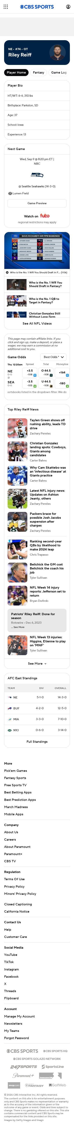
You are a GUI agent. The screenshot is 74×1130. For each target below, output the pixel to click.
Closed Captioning (18, 904)
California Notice (16, 911)
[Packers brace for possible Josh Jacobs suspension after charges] (17, 522)
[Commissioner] (50, 1074)
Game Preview (37, 203)
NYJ (16, 730)
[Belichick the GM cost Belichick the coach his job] (17, 572)
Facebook (11, 977)
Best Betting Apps (17, 792)
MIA (16, 719)
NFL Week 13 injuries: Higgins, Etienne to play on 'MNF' (48, 641)
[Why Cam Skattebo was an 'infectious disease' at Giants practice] (17, 476)
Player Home (16, 72)
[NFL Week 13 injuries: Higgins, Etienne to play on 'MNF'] (17, 645)
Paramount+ (13, 854)
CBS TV (10, 861)
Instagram (11, 969)
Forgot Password (16, 1038)
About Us (11, 832)
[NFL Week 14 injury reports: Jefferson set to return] (17, 595)
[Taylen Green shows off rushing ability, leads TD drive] (17, 428)
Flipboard (11, 998)
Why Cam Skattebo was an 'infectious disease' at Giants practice (48, 472)
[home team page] (37, 175)
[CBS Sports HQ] (55, 1051)
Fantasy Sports (15, 778)
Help (7, 930)
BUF (16, 708)
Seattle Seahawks (33, 186)
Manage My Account (19, 1016)
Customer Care (15, 937)
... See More (17, 627)
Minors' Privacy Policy (20, 894)
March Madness (16, 807)
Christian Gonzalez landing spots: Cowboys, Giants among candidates (48, 449)
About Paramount (17, 847)
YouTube (10, 955)
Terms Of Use (14, 879)
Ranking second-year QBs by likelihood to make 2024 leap (46, 545)
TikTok (9, 962)
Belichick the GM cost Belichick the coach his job (47, 568)
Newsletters (13, 1024)
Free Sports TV (15, 785)
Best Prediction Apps (20, 800)
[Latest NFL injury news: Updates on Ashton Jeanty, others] (17, 499)
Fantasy (38, 72)
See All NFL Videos (37, 324)
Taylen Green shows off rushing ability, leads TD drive (48, 424)
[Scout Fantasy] (34, 1085)
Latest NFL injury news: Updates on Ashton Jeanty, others (47, 495)
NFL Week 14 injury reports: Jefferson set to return (48, 591)
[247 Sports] (23, 1066)
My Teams (11, 1031)
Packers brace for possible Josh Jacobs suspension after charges (45, 520)
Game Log (59, 72)
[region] (37, 250)
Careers (10, 840)
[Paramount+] (23, 1075)
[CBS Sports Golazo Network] (37, 1058)
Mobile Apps (13, 814)
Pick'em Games (15, 771)
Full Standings (37, 742)
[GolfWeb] (57, 1085)
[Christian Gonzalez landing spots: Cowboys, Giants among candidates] (17, 451)
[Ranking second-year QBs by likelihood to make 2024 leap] (17, 549)
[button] (6, 6)
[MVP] (14, 1084)
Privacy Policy (14, 887)
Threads (10, 991)
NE (15, 697)
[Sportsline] (53, 1066)
